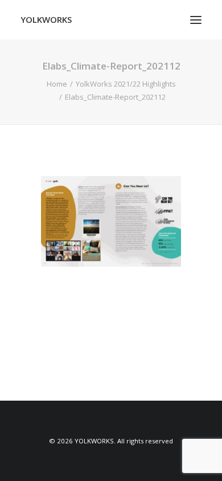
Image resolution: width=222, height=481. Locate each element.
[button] (196, 19)
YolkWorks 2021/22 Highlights (126, 84)
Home (57, 84)
